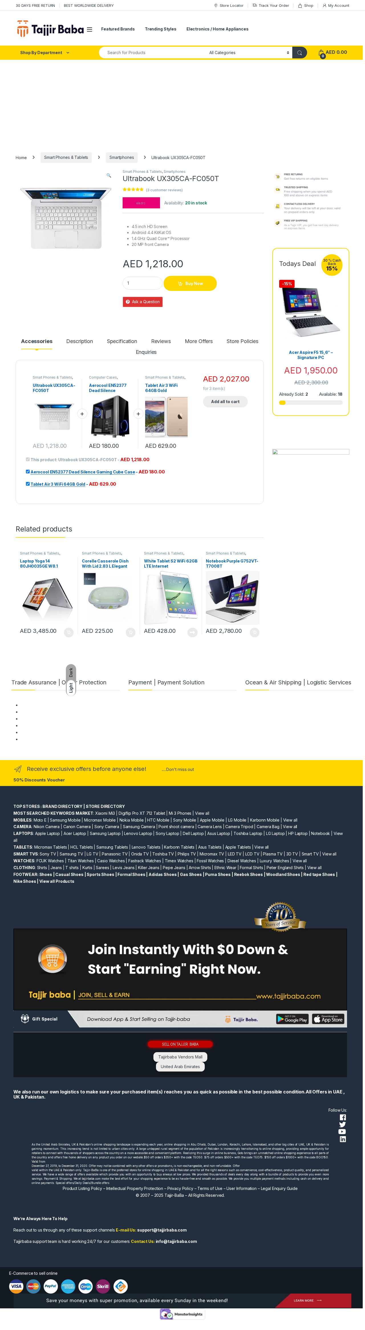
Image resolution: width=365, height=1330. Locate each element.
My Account (338, 5)
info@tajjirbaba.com (176, 1241)
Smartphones (122, 157)
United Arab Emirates (180, 1066)
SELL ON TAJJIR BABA (180, 1044)
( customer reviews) (164, 190)
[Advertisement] (182, 102)
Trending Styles (161, 28)
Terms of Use (209, 1188)
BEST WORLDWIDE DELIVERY (89, 5)
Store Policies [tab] (242, 341)
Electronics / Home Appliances (217, 28)
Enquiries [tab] (146, 352)
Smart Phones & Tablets (66, 157)
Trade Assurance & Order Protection (54, 732)
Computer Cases (103, 377)
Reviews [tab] (161, 341)
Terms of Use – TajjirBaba (44, 711)
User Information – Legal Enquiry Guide (262, 1188)
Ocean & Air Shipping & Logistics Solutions (59, 739)
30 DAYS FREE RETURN (35, 5)
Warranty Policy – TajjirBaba (46, 725)
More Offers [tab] (199, 341)
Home (21, 157)
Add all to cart (225, 401)
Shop (308, 5)
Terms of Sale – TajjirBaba (44, 718)
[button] (108, 175)
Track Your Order (274, 5)
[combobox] (152, 52)
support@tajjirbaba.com (162, 1230)
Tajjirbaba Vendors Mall (180, 1056)
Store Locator (232, 5)
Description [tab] (79, 341)
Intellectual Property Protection (134, 1188)
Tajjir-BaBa (174, 1195)
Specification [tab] (122, 341)
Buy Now (194, 283)
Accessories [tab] (36, 341)
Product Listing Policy (82, 1188)
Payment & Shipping (39, 705)
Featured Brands (118, 28)
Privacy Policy (180, 1188)
